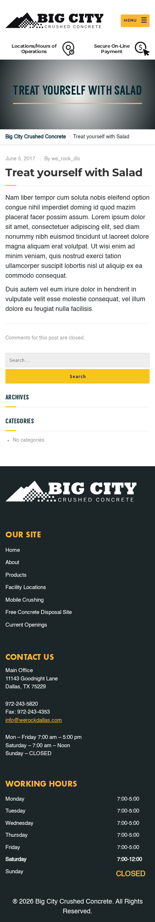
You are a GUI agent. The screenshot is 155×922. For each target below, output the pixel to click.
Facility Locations (25, 587)
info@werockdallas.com (33, 720)
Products (16, 575)
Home (12, 550)
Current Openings (26, 625)
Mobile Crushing (24, 600)
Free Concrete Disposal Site (38, 612)
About (12, 562)
